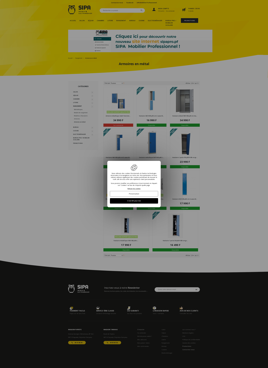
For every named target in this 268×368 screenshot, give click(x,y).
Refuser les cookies (134, 188)
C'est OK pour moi (134, 201)
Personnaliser (134, 194)
